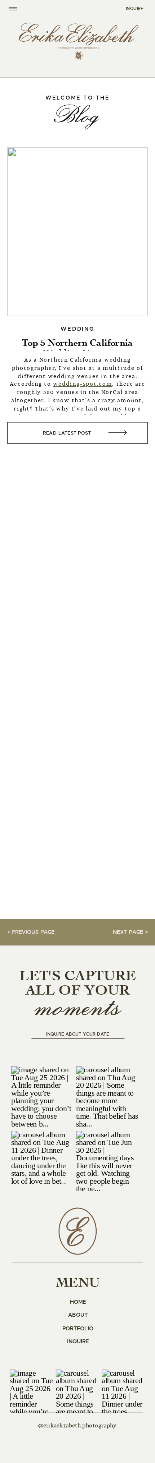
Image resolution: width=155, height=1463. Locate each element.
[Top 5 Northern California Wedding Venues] (77, 231)
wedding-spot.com (82, 384)
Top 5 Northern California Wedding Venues (77, 348)
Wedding (77, 329)
